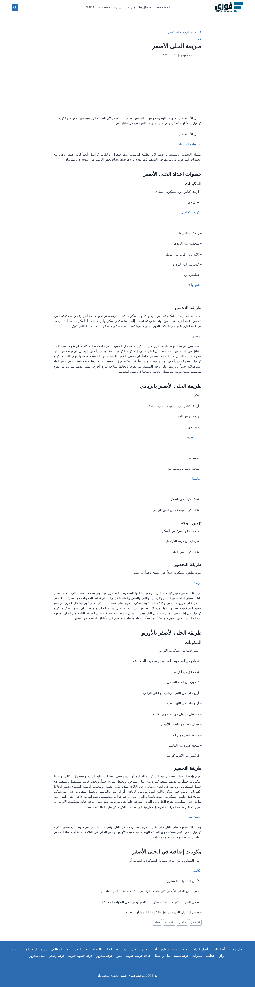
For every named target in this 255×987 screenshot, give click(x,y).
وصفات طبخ (169, 949)
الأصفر (195, 922)
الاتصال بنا (146, 7)
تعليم (144, 949)
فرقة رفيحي (56, 956)
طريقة (169, 922)
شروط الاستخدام (109, 7)
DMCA (89, 7)
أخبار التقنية (80, 949)
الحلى (182, 922)
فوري (183, 55)
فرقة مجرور (104, 956)
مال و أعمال (162, 956)
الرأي (222, 956)
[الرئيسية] (200, 32)
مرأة (44, 949)
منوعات (16, 949)
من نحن (130, 7)
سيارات (197, 956)
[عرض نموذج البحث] (15, 7)
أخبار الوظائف (60, 949)
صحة (184, 949)
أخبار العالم (112, 949)
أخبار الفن (218, 949)
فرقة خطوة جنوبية (80, 956)
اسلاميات (31, 949)
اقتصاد (96, 949)
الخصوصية (163, 7)
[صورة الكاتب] (199, 55)
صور (119, 956)
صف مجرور (37, 956)
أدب (154, 949)
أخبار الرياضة (199, 949)
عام (200, 38)
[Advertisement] (127, 86)
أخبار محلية (236, 949)
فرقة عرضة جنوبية (138, 956)
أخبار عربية (130, 949)
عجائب (210, 956)
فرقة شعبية (180, 956)
